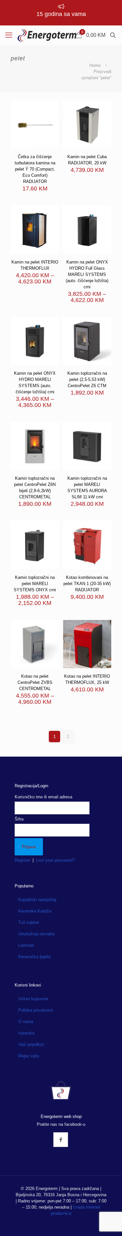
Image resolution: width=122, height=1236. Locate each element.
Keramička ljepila (34, 956)
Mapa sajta (28, 1055)
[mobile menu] (8, 35)
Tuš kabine (28, 922)
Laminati (26, 945)
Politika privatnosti (35, 1010)
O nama (25, 1021)
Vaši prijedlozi (31, 1044)
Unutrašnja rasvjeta (36, 933)
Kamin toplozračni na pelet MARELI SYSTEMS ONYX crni (35, 583)
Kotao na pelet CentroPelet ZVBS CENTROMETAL (35, 682)
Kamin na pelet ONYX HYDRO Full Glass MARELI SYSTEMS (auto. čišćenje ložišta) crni (87, 274)
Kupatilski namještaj (37, 899)
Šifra (19, 819)
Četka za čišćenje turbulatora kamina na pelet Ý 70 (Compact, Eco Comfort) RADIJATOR (35, 169)
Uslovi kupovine (33, 998)
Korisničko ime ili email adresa (43, 796)
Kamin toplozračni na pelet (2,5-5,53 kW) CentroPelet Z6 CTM (87, 379)
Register (22, 860)
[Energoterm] (47, 35)
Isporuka (26, 1033)
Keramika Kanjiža (34, 911)
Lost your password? (55, 860)
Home (95, 65)
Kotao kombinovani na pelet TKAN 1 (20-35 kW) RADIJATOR (87, 583)
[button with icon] (60, 1139)
